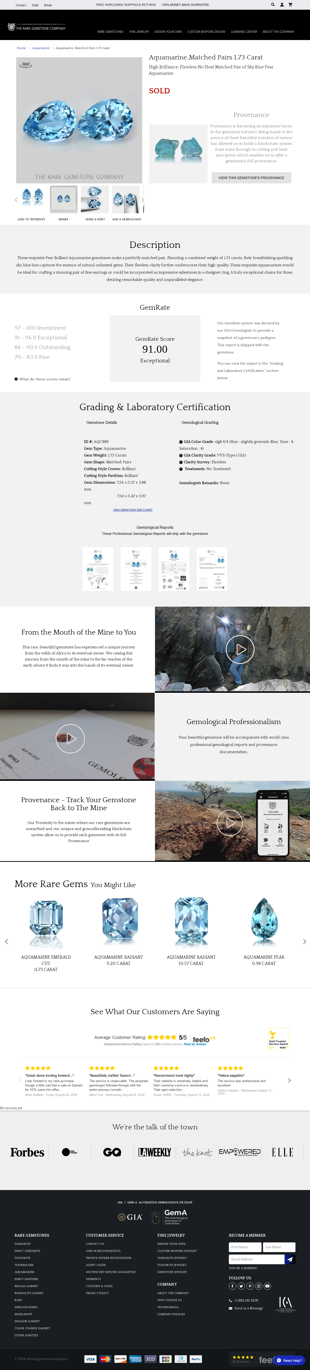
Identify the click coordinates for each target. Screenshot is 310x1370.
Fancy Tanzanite (27, 1251)
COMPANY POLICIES (171, 1314)
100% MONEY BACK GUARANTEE (185, 5)
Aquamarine (41, 48)
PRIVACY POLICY (97, 1293)
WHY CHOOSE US (169, 1300)
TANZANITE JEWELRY (172, 1258)
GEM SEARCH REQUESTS (103, 1251)
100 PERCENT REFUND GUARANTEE (111, 1272)
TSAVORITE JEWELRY (172, 1265)
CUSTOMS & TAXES (99, 1286)
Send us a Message (248, 1308)
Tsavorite (22, 1258)
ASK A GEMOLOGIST (127, 219)
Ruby (18, 1300)
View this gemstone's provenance (251, 178)
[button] (290, 4)
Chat (35, 5)
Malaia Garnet (26, 1286)
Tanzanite (23, 1244)
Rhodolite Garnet (29, 1293)
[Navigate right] (289, 1080)
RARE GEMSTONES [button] (111, 32)
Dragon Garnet (27, 1321)
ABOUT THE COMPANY (173, 1293)
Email (48, 5)
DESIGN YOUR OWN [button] (168, 32)
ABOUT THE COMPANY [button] (278, 32)
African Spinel (26, 1307)
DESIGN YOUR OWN (171, 1244)
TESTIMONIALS (167, 1307)
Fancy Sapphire (26, 1279)
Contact (21, 5)
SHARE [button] (63, 219)
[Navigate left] (20, 1080)
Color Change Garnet (32, 1328)
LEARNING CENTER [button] (244, 32)
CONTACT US (95, 1244)
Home (21, 48)
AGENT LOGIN (96, 1265)
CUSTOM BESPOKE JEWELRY (177, 1251)
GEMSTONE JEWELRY (172, 1272)
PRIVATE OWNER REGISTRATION (109, 1258)
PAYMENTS (93, 1279)
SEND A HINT (95, 219)
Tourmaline (24, 1265)
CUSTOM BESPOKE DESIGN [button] (206, 32)
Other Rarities (26, 1335)
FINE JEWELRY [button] (139, 32)
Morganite (23, 1314)
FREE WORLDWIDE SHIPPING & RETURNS (126, 5)
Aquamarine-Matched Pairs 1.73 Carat (83, 48)
